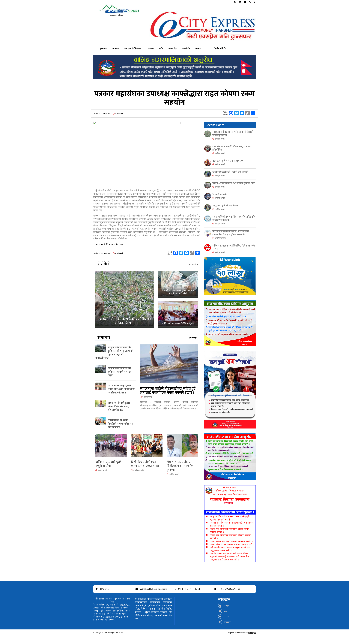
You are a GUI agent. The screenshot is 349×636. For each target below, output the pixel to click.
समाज (151, 48)
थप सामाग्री (193, 264)
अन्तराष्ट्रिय (172, 48)
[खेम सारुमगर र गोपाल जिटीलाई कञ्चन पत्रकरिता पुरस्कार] (182, 447)
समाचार (115, 48)
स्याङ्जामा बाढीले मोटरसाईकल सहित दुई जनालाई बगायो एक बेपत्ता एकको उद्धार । (167, 391)
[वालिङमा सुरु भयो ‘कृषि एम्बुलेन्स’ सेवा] (111, 447)
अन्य (197, 48)
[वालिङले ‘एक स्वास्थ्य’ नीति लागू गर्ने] (178, 314)
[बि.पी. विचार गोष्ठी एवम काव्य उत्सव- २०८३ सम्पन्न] (147, 447)
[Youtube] (245, 2)
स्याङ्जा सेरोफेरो (131, 48)
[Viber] (250, 2)
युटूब (225, 611)
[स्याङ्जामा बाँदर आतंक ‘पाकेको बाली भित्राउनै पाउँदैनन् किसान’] (124, 299)
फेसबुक (226, 605)
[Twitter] (240, 2)
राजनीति (186, 48)
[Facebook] (235, 2)
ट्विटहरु (226, 616)
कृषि (161, 48)
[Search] (255, 2)
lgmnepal (252, 632)
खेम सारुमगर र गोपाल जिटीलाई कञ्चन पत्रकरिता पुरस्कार (180, 466)
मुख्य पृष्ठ (103, 48)
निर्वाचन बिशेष (220, 48)
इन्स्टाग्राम (227, 622)
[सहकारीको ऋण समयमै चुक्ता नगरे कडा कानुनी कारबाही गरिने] (178, 284)
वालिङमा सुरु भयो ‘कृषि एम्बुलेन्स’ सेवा (108, 464)
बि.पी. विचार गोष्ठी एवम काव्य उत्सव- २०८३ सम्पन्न (145, 464)
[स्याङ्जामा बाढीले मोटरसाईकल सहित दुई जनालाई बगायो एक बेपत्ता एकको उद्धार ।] (169, 365)
